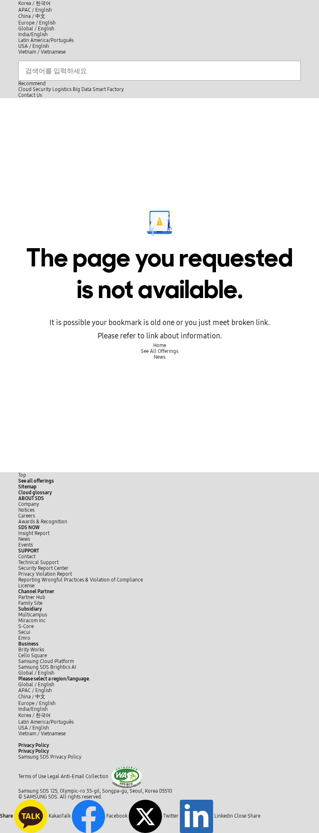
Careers (26, 516)
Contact (26, 556)
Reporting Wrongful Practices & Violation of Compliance (80, 580)
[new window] (126, 776)
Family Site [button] (30, 603)
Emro (24, 638)
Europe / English (37, 23)
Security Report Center (43, 568)
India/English (33, 34)
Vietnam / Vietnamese (42, 52)
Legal (53, 776)
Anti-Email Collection (84, 776)
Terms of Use (32, 776)
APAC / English (35, 10)
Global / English (36, 29)
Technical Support (38, 562)
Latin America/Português (46, 40)
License (26, 586)
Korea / (34, 3)
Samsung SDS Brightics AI (47, 667)
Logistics (61, 89)
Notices (26, 510)
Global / (36, 673)
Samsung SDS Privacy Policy (49, 757)
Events (25, 545)
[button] (31, 498)
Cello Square (32, 655)
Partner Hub (31, 597)
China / (31, 16)
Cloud (25, 89)
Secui (24, 632)
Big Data (82, 89)
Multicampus (32, 615)
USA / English (33, 46)
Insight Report (33, 533)
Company (28, 504)
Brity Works (31, 650)
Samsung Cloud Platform (46, 661)
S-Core (26, 626)
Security (42, 89)
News (24, 539)
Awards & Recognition (42, 522)
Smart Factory (108, 89)
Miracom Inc (32, 621)
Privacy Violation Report (45, 574)
